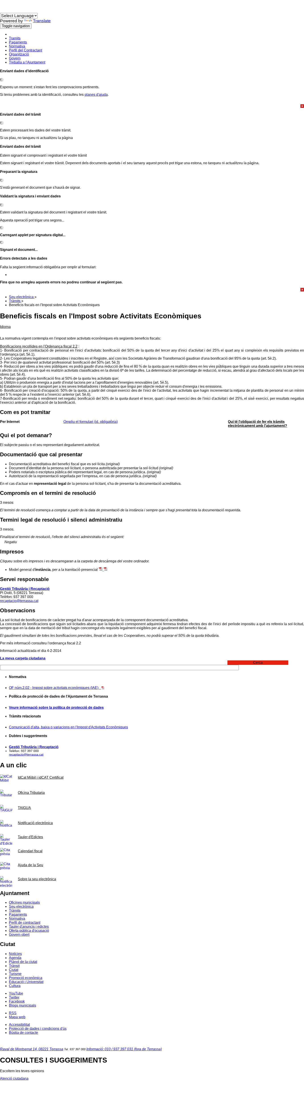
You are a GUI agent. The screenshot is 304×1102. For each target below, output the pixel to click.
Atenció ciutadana (14, 1078)
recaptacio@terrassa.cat (19, 601)
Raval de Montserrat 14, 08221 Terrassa (31, 1049)
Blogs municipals (22, 1005)
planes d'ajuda (96, 94)
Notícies (15, 954)
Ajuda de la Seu (30, 865)
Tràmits (15, 301)
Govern (14, 58)
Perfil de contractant (24, 922)
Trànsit (14, 966)
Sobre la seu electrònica (37, 879)
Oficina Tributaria (31, 793)
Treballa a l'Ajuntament (27, 62)
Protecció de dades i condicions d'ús (38, 1028)
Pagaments (18, 42)
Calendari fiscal (30, 851)
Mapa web (17, 1017)
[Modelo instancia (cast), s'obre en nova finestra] (105, 569)
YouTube (16, 993)
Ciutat (13, 970)
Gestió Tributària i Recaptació (25, 589)
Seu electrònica (21, 297)
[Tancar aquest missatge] (152, 106)
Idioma (5, 11)
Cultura (14, 986)
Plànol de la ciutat (23, 962)
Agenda (15, 958)
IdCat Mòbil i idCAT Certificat (40, 777)
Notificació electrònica (35, 823)
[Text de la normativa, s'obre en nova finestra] (102, 688)
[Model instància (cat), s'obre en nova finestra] (101, 569)
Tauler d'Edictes (30, 837)
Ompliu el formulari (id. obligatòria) (90, 422)
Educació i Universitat (26, 982)
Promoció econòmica (25, 978)
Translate (42, 20)
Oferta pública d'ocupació (29, 930)
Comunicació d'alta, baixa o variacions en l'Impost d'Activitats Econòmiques (68, 727)
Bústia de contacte (23, 1032)
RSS (12, 1013)
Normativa (17, 46)
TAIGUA (24, 808)
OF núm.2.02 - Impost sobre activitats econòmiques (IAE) (55, 688)
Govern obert (19, 934)
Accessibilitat (19, 1024)
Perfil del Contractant (25, 50)
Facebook (17, 1001)
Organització (19, 54)
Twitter (14, 997)
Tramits (14, 38)
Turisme (15, 974)
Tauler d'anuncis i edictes (29, 926)
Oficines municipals (24, 902)
